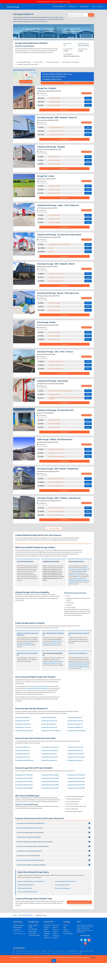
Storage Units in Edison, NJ (22, 750)
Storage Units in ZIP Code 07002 (76, 788)
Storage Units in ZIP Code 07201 (24, 775)
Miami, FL (46, 929)
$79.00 (88, 336)
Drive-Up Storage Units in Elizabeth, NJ (39, 686)
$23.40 (88, 218)
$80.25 (88, 398)
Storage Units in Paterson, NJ (75, 747)
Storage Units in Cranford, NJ (75, 720)
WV (78, 953)
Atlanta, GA (55, 931)
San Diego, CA (56, 935)
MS (86, 951)
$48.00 (88, 186)
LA (66, 951)
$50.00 (88, 189)
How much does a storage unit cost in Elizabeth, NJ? (30, 823)
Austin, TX (55, 937)
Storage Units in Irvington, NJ (49, 720)
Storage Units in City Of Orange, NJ (50, 730)
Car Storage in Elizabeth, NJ (76, 663)
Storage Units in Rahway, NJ (48, 724)
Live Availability (49, 31)
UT (63, 953)
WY (81, 953)
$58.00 (88, 281)
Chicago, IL (46, 927)
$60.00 (88, 390)
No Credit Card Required (72, 29)
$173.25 (88, 248)
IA (48, 951)
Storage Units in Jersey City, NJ (49, 747)
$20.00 (88, 303)
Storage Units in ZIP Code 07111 (24, 784)
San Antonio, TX (47, 937)
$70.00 (88, 105)
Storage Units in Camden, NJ (49, 753)
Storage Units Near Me (59, 6)
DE (37, 951)
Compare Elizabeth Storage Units (79, 902)
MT (89, 951)
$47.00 (88, 273)
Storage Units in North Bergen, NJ (24, 760)
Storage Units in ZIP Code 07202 (50, 775)
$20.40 (88, 420)
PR (45, 953)
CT (31, 951)
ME (75, 951)
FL (39, 951)
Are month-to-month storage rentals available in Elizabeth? (33, 846)
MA (69, 951)
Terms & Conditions (68, 933)
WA (72, 953)
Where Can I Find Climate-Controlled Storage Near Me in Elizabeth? (35, 841)
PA (43, 953)
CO (28, 951)
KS (60, 951)
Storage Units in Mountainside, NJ (76, 730)
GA (43, 951)
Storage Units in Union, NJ (22, 720)
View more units (64, 110)
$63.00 (88, 482)
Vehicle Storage (32, 933)
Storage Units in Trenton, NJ (75, 750)
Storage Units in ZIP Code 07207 (76, 775)
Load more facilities (54, 528)
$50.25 (88, 244)
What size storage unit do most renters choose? (30, 828)
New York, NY (56, 925)
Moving (65, 929)
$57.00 (88, 277)
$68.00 (88, 485)
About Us (100, 6)
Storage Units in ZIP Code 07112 (50, 781)
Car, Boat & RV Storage (34, 935)
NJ (22, 953)
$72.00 (88, 361)
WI (75, 953)
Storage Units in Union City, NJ (49, 757)
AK (14, 951)
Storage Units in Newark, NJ (74, 724)
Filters (68, 83)
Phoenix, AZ (47, 931)
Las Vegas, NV (47, 933)
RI (48, 953)
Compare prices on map (26, 81)
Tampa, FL (46, 935)
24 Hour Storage (32, 931)
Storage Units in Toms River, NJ (49, 750)
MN (81, 951)
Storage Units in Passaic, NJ (22, 757)
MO (84, 951)
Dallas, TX (55, 927)
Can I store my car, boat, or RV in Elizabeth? (28, 855)
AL (16, 951)
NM (25, 953)
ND (14, 953)
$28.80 (88, 164)
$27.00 (88, 310)
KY (63, 951)
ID (51, 951)
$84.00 (88, 508)
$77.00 (88, 131)
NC (92, 951)
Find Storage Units (17, 927)
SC (51, 953)
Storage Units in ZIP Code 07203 (76, 778)
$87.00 (88, 193)
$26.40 (88, 160)
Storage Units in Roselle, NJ (48, 717)
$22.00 (88, 306)
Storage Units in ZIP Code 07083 (50, 778)
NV (28, 953)
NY (31, 953)
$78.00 (88, 394)
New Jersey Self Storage (26, 915)
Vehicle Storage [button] (84, 6)
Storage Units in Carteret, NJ (23, 727)
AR (19, 951)
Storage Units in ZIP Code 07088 (24, 788)
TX (60, 953)
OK (37, 953)
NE (16, 953)
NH (19, 953)
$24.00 (88, 222)
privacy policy (93, 957)
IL (54, 951)
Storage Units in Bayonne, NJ (23, 724)
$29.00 (88, 98)
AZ (22, 951)
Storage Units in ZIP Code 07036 (24, 781)
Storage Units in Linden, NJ (74, 717)
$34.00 (88, 127)
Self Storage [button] (71, 6)
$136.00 (88, 368)
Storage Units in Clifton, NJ (22, 753)
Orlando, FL (55, 933)
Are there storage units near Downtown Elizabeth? (30, 860)
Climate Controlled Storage (33, 926)
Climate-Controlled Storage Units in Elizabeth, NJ (35, 688)
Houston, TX (56, 929)
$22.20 (88, 215)
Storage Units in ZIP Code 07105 (50, 788)
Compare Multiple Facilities (32, 29)
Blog (94, 6)
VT (69, 953)
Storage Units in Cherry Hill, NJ (75, 753)
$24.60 (88, 156)
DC (34, 951)
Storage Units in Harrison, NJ (49, 727)
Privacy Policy (66, 931)
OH (34, 953)
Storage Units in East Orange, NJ (24, 730)
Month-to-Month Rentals (31, 31)
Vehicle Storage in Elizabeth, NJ (78, 653)
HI (45, 951)
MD (72, 951)
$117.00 (88, 134)
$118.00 (88, 339)
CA (25, 951)
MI (77, 951)
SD (54, 953)
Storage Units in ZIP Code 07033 (50, 784)
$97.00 (88, 365)
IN (57, 951)
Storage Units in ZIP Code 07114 (76, 781)
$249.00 (88, 251)
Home (15, 915)
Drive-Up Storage (32, 929)
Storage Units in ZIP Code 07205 (24, 778)
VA (66, 953)
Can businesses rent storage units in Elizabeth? (29, 851)
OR (40, 953)
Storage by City (17, 929)
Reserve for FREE (50, 29)
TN (57, 953)
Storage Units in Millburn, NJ (75, 727)
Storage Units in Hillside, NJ (22, 717)
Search (91, 15)
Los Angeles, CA (47, 925)
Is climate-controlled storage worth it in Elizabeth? (30, 832)
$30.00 (88, 332)
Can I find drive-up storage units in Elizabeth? (29, 837)
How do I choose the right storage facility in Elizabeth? (31, 864)
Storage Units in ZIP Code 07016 (76, 784)
